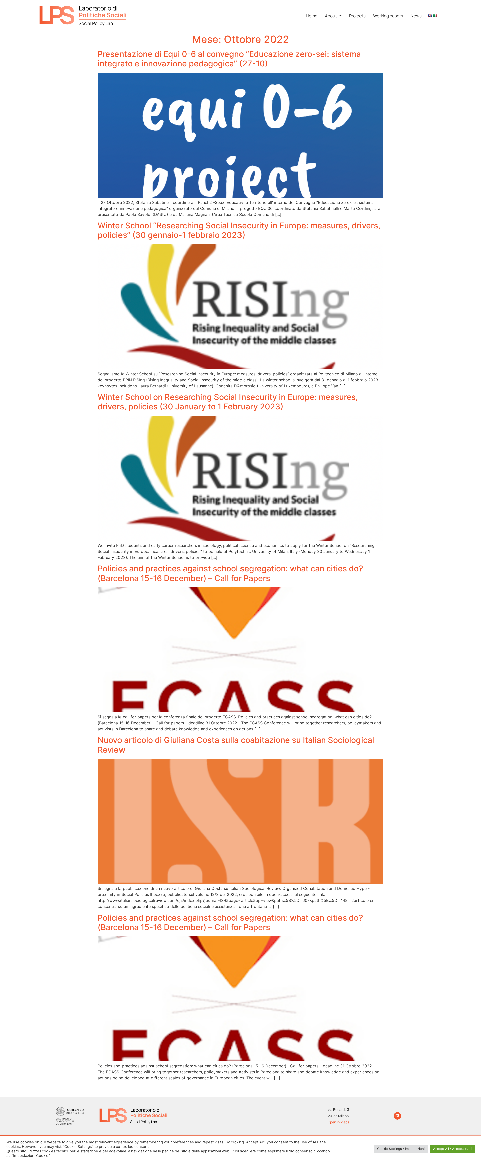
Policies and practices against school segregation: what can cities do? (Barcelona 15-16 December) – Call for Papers (230, 573)
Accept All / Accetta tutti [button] (452, 1149)
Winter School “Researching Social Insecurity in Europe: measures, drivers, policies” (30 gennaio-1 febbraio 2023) (239, 230)
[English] (430, 15)
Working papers (388, 16)
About (331, 16)
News (416, 16)
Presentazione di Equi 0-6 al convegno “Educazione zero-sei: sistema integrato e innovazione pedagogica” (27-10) (229, 58)
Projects (357, 16)
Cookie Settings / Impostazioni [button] (401, 1149)
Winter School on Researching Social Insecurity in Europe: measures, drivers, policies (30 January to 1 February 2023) (228, 401)
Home (311, 16)
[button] (333, 16)
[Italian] (435, 15)
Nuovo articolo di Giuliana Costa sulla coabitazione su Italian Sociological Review (236, 744)
